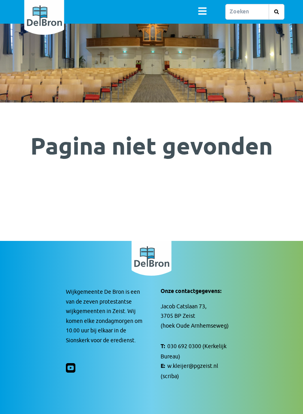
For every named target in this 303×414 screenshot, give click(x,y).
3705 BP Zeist (178, 316)
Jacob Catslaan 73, (183, 306)
